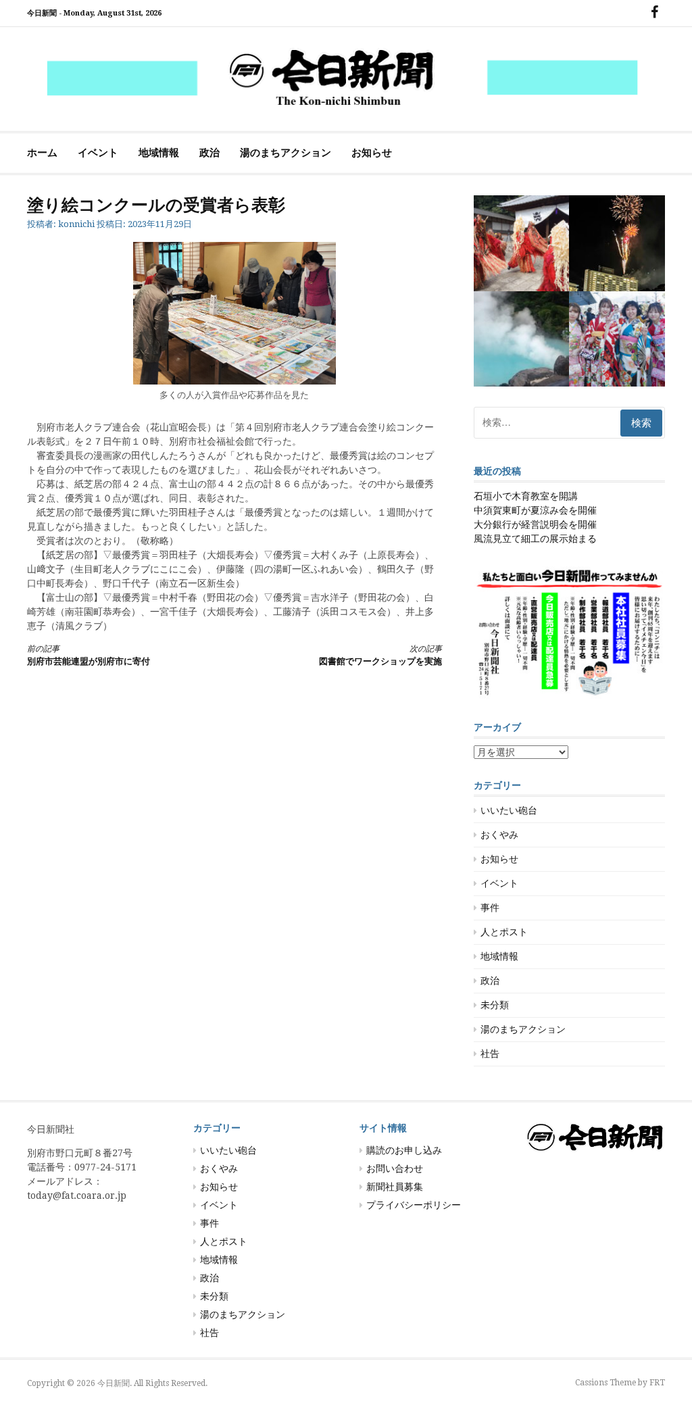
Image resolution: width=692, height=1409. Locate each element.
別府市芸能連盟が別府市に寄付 (88, 655)
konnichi (76, 224)
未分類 (494, 1004)
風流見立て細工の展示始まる (535, 538)
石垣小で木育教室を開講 (526, 496)
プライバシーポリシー (413, 1205)
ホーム (42, 153)
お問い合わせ (394, 1168)
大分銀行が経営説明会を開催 (535, 524)
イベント (98, 153)
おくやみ (499, 834)
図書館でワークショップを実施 (380, 655)
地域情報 (159, 153)
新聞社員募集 (394, 1186)
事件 (489, 907)
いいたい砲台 (508, 810)
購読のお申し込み (404, 1150)
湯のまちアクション (285, 153)
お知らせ (371, 153)
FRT (657, 1382)
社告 (489, 1053)
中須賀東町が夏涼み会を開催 (535, 510)
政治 (209, 153)
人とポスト (504, 931)
